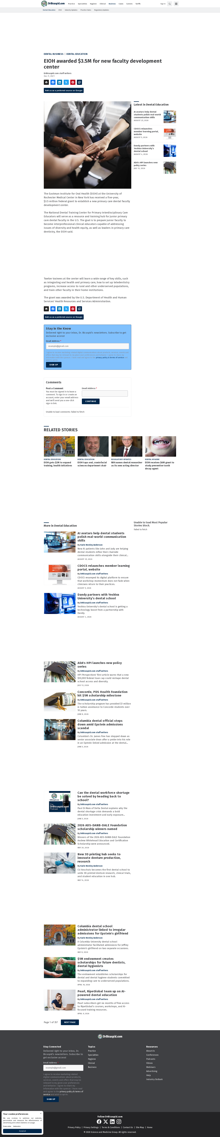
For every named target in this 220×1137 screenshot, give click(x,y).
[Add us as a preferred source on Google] (79, 82)
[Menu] (176, 3)
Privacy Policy (74, 1127)
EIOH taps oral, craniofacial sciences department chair (92, 464)
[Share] (53, 82)
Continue (90, 401)
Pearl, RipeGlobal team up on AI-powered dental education (102, 993)
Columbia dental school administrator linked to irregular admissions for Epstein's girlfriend (103, 929)
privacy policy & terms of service (110, 357)
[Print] (46, 82)
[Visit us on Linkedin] (112, 1121)
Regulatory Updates (121, 459)
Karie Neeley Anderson (91, 545)
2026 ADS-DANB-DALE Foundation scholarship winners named (102, 827)
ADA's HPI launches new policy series (146, 164)
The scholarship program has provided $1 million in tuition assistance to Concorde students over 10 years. (104, 707)
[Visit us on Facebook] (99, 1121)
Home (149, 1127)
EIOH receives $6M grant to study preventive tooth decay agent (159, 465)
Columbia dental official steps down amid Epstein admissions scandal (100, 724)
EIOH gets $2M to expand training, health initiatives (58, 464)
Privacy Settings (91, 1127)
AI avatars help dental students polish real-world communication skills (147, 114)
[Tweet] (66, 82)
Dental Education (76, 54)
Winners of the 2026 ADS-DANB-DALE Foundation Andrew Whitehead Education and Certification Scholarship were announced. (104, 840)
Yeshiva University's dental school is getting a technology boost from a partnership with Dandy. (103, 610)
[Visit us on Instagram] (119, 1121)
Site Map (140, 1127)
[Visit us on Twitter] (105, 1121)
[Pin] (72, 82)
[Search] (169, 3)
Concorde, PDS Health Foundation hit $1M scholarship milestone (103, 693)
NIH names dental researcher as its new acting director (126, 464)
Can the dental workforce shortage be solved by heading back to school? (104, 796)
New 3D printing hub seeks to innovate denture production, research (99, 857)
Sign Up (53, 364)
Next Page (69, 1022)
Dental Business (54, 54)
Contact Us (128, 1127)
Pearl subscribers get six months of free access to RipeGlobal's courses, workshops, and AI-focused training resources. (103, 1006)
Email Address (53, 341)
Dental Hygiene (152, 459)
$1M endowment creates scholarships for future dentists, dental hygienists (102, 962)
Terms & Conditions (111, 1127)
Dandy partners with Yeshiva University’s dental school (144, 148)
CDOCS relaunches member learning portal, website (146, 131)
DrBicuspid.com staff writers (57, 73)
